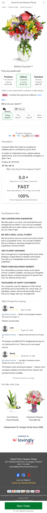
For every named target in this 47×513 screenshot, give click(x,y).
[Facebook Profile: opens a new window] (18, 475)
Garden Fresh (23, 335)
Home (4, 7)
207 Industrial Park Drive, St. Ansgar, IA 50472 (23, 461)
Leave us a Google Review (24, 482)
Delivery (7, 110)
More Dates (39, 116)
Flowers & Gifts (13, 7)
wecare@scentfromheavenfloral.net (23, 466)
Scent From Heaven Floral (23, 3)
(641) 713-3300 (23, 464)
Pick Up (22, 109)
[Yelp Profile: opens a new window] (29, 475)
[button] (41, 507)
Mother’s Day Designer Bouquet (30, 314)
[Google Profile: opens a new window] (23, 475)
